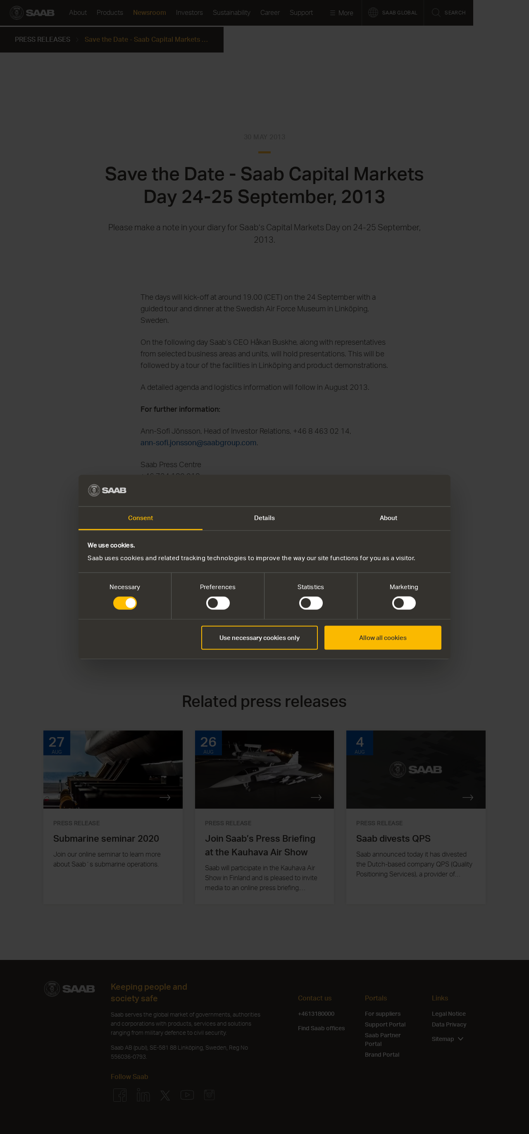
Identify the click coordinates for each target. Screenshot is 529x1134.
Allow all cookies (383, 637)
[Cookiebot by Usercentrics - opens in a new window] (405, 490)
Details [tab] (264, 518)
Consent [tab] (140, 518)
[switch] (218, 603)
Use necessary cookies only (259, 637)
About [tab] (389, 518)
